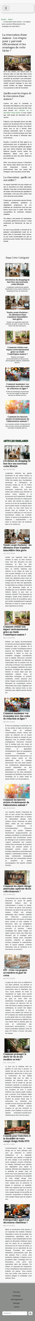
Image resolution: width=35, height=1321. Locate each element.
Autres (10, 19)
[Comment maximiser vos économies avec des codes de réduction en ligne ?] (17, 374)
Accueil (3, 19)
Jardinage (16, 1296)
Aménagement (17, 1299)
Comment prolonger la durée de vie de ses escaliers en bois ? (14, 1057)
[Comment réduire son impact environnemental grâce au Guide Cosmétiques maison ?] (17, 337)
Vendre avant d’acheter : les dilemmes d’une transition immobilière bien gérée (17, 315)
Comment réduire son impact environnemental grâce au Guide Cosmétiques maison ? (17, 350)
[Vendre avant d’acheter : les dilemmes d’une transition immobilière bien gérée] (17, 302)
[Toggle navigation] (6, 8)
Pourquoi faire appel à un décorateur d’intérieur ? (16, 1221)
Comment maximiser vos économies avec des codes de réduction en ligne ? (17, 386)
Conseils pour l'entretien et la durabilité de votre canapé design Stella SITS (17, 1138)
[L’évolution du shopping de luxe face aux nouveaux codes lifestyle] (17, 270)
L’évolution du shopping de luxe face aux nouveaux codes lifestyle (17, 282)
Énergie (16, 1303)
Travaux (16, 1292)
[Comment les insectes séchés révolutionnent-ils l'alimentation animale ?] (17, 407)
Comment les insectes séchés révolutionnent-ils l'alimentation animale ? (17, 419)
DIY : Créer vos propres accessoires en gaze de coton (15, 973)
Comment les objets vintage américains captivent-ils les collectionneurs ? (17, 889)
